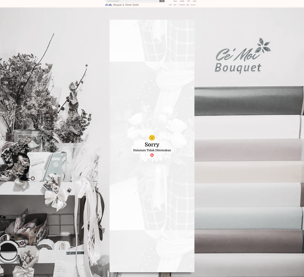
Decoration (182, 4)
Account (193, 4)
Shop (175, 4)
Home (170, 4)
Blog (188, 4)
